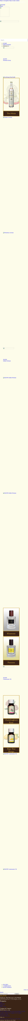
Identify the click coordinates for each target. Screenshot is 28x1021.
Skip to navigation (4, 0)
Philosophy (2, 1004)
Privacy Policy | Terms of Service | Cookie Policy (10, 1018)
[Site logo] (2, 4)
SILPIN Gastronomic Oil (7, 678)
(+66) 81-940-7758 (4, 1014)
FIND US (26, 989)
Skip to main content (14, 0)
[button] (14, 18)
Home (1, 1002)
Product (1, 1005)
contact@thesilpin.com (5, 1015)
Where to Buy (3, 1006)
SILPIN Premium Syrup (7, 59)
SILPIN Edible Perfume (7, 360)
